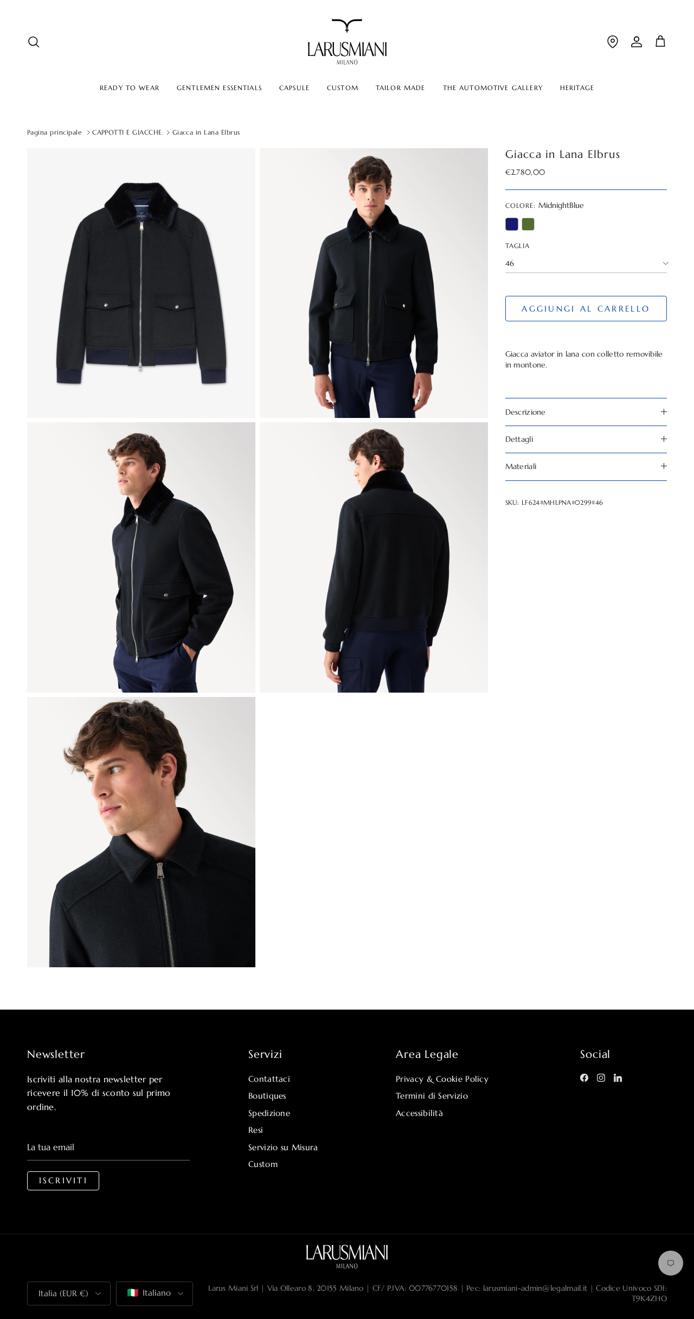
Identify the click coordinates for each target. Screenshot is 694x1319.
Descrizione (525, 411)
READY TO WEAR (129, 88)
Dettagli (519, 439)
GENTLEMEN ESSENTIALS (219, 88)
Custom (263, 1164)
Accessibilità (419, 1113)
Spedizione (269, 1113)
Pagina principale (54, 132)
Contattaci (269, 1079)
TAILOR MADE (401, 88)
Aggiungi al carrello (586, 308)
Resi (255, 1130)
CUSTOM (342, 88)
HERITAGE (577, 88)
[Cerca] (33, 41)
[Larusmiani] (347, 41)
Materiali (521, 466)
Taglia (517, 246)
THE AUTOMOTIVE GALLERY (493, 88)
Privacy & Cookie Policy (442, 1079)
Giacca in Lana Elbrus (206, 132)
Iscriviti (63, 1180)
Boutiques (267, 1095)
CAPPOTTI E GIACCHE (127, 132)
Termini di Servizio (432, 1095)
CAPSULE (294, 88)
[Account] (636, 41)
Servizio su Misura (283, 1147)
